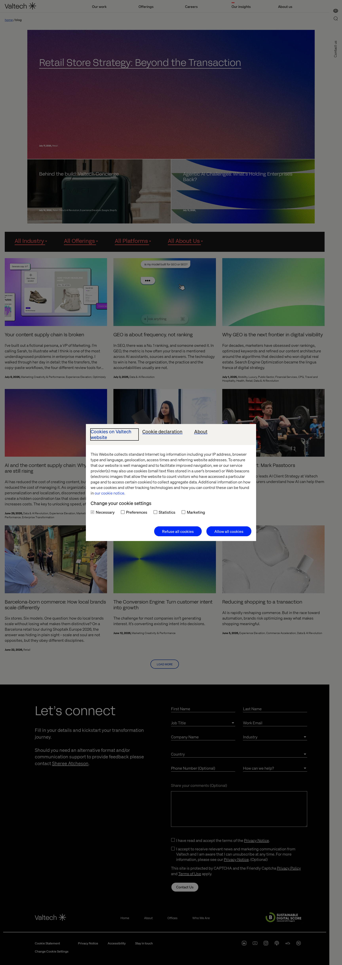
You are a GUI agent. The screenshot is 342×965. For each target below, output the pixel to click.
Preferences (136, 512)
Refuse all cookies (178, 531)
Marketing (196, 512)
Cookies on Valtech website (111, 434)
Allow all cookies (228, 531)
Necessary (105, 512)
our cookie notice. (110, 492)
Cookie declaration (162, 431)
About (200, 431)
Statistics (167, 512)
